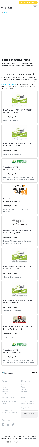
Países (3, 387)
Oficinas (4, 408)
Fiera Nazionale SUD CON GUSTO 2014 (17, 143)
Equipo (3, 403)
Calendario (5, 385)
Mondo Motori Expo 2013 (12, 199)
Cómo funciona (6, 410)
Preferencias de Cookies (29, 414)
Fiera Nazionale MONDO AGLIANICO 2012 (18, 327)
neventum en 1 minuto (9, 401)
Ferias (4, 381)
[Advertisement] (19, 35)
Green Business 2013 (10, 167)
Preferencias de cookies (30, 438)
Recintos (4, 394)
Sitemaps (25, 381)
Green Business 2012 (10, 350)
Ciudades (4, 389)
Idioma (34, 372)
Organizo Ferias (26, 408)
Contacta (4, 406)
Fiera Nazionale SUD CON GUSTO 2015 (17, 110)
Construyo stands (27, 401)
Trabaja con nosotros (9, 412)
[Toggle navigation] (35, 7)
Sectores (4, 391)
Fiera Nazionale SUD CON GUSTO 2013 (17, 266)
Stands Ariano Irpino (8, 84)
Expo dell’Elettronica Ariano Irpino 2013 (17, 230)
